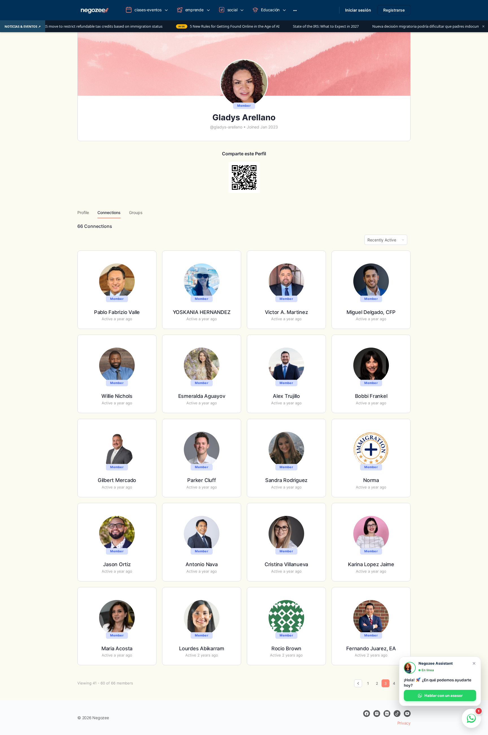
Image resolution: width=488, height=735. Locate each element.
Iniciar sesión (358, 10)
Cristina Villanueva (286, 564)
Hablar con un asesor (443, 695)
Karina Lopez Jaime (371, 564)
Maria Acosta (116, 648)
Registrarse (394, 10)
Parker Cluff (201, 480)
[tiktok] (397, 713)
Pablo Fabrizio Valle (117, 312)
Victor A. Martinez (286, 312)
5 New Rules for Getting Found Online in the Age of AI (191, 26)
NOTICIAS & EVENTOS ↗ (23, 26)
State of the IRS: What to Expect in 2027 (288, 26)
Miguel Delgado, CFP (371, 312)
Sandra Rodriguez (286, 480)
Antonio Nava (201, 564)
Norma (371, 480)
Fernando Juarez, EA (371, 648)
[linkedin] (387, 713)
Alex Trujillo (286, 396)
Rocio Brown (286, 648)
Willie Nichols (116, 396)
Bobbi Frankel (371, 396)
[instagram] (376, 713)
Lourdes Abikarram (201, 648)
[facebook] (366, 713)
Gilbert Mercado (117, 480)
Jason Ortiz (116, 564)
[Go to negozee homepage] (94, 10)
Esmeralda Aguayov (201, 396)
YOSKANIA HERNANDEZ (202, 312)
